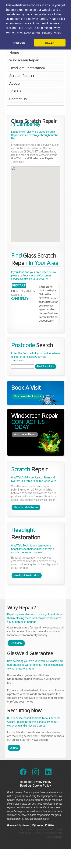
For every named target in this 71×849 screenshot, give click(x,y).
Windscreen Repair (24, 60)
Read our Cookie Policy (35, 785)
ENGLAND (25, 291)
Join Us (15, 91)
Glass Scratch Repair (26, 507)
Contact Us (18, 99)
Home (14, 52)
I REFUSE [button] (19, 42)
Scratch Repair (20, 76)
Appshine (50, 832)
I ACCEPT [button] (50, 42)
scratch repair (41, 486)
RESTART (19, 285)
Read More (16, 643)
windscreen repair (18, 678)
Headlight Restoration (25, 69)
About (13, 84)
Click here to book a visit (27, 396)
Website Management (33, 829)
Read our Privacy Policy (35, 782)
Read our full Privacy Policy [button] (42, 33)
